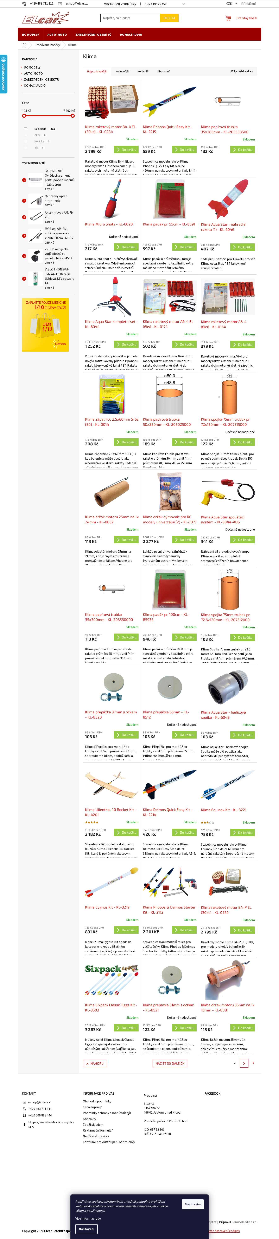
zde (98, 1218)
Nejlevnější (122, 72)
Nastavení (86, 1229)
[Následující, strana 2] (244, 1063)
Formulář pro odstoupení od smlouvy (109, 1142)
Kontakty (89, 1119)
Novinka (41, 141)
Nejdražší (143, 72)
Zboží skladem (93, 1124)
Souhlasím (193, 1204)
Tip (38, 148)
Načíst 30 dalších (170, 1063)
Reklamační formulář (98, 1130)
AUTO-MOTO (33, 73)
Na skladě (44, 129)
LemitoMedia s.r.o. (244, 1222)
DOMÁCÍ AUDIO (35, 85)
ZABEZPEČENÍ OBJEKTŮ (41, 79)
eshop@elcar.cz (39, 1102)
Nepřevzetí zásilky (96, 1136)
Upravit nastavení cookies (221, 1231)
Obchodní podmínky (120, 4)
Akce (39, 135)
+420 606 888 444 (40, 1115)
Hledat (169, 18)
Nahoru (97, 1063)
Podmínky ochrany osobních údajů (107, 1113)
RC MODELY (32, 67)
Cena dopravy (155, 4)
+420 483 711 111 (40, 1109)
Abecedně (164, 72)
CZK (229, 3)
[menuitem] (30, 35)
